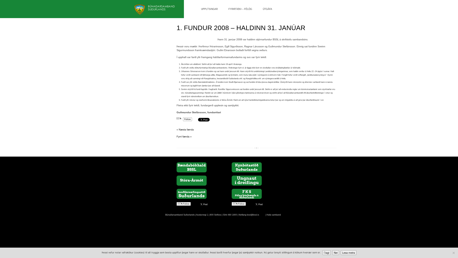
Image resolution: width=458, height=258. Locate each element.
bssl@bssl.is (253, 215)
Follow (187, 119)
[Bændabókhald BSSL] (192, 167)
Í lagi (326, 252)
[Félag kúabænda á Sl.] (247, 194)
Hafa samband (274, 215)
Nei (336, 252)
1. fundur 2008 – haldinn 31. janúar (241, 28)
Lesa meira (348, 252)
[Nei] (453, 253)
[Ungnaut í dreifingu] (247, 180)
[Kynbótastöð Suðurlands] (247, 167)
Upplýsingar (209, 9)
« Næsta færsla (185, 129)
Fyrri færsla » (184, 136)
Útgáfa (267, 9)
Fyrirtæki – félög (240, 9)
